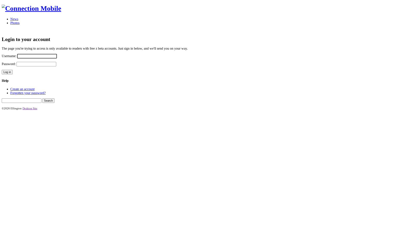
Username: (9, 56)
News (14, 19)
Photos (15, 23)
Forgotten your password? (28, 93)
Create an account (22, 89)
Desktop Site (30, 108)
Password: (9, 64)
